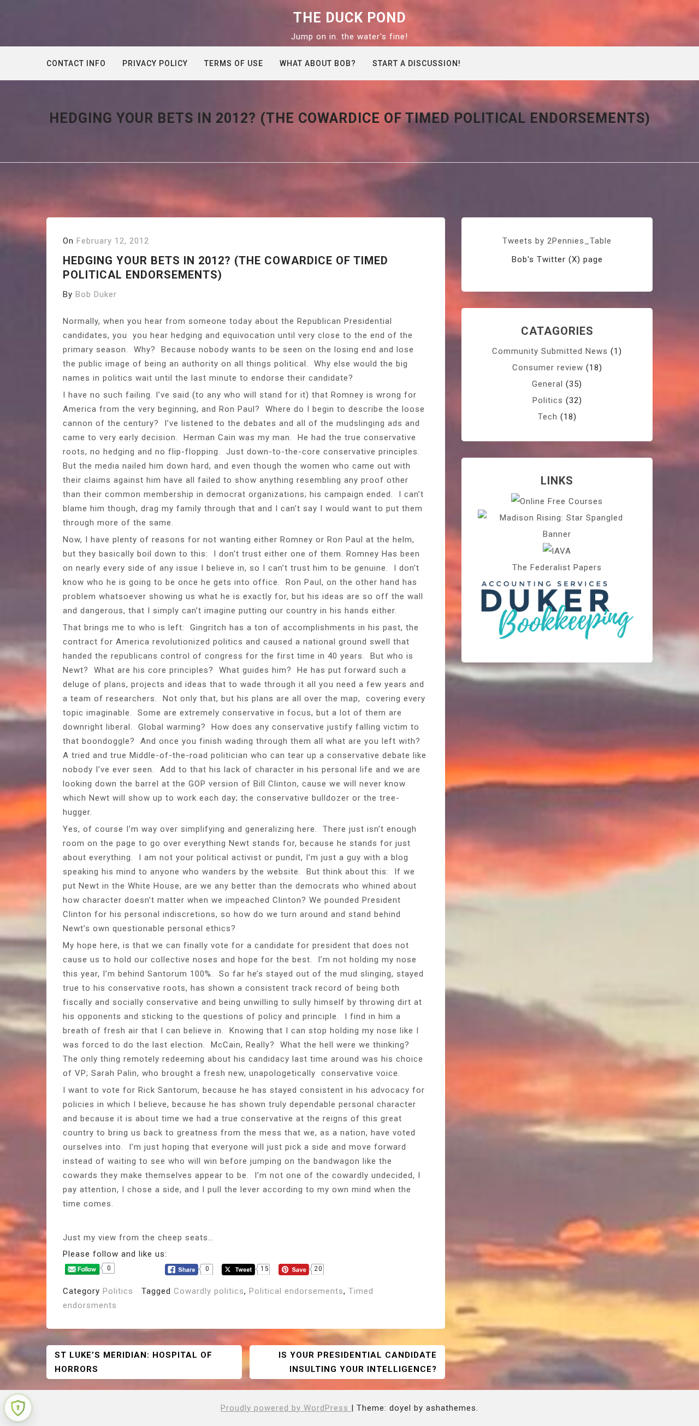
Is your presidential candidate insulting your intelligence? (358, 1362)
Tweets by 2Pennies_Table (557, 241)
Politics (118, 1291)
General (547, 384)
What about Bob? (318, 63)
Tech (548, 417)
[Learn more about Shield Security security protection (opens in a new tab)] (18, 1408)
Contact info (76, 63)
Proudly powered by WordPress (286, 1408)
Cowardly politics (209, 1291)
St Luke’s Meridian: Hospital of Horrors (133, 1362)
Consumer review (547, 367)
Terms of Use (233, 63)
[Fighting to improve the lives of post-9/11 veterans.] (557, 550)
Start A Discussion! (416, 63)
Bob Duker (96, 294)
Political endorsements (296, 1291)
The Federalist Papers (557, 567)
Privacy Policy (155, 63)
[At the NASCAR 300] (557, 525)
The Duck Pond (349, 18)
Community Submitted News (550, 351)
